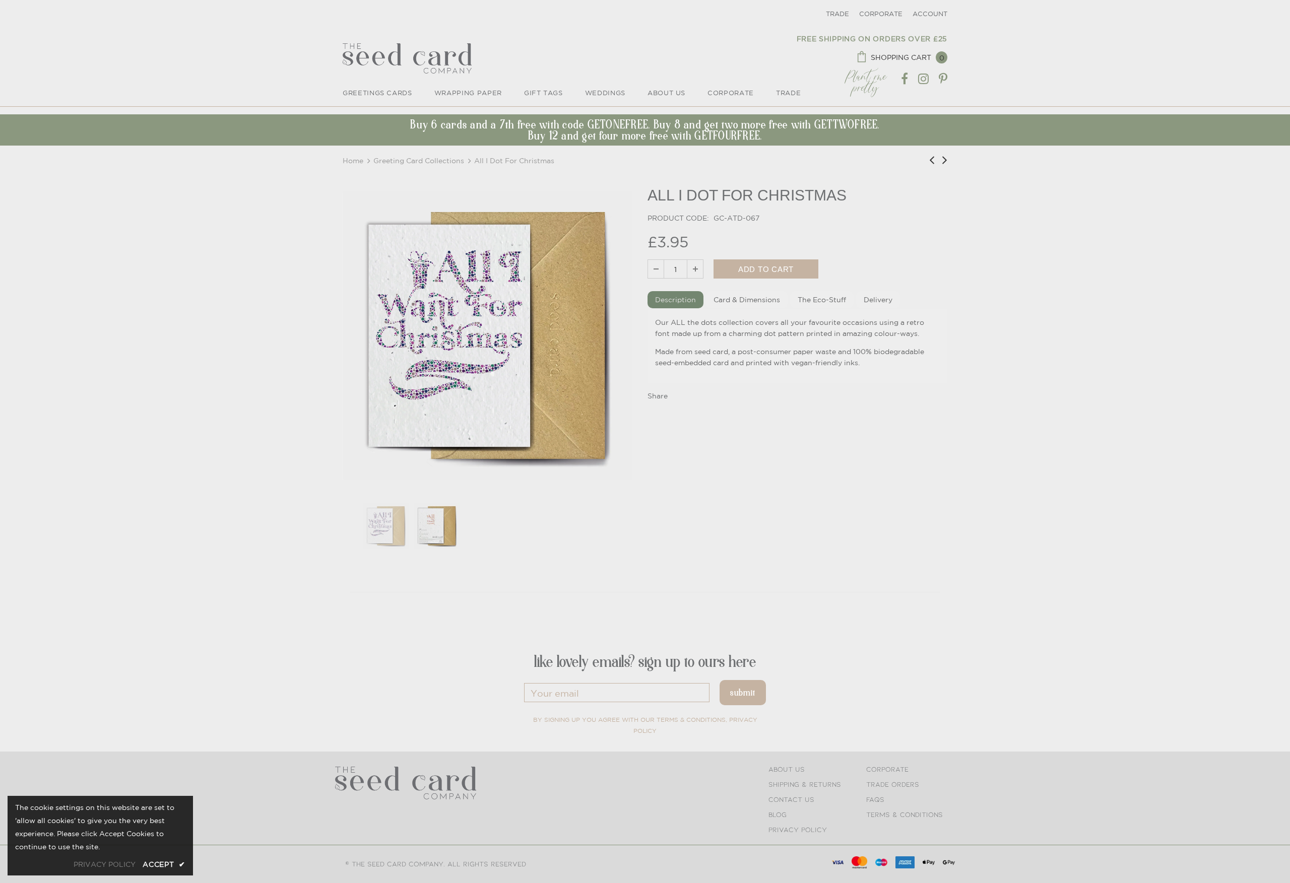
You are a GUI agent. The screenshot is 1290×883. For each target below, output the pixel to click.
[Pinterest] (943, 79)
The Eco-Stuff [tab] (822, 300)
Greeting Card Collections (418, 161)
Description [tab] (675, 300)
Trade (837, 14)
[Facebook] (904, 79)
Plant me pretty (866, 79)
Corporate (880, 14)
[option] (487, 336)
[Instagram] (923, 79)
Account (930, 14)
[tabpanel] (797, 346)
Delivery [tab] (878, 300)
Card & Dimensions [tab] (747, 300)
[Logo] (407, 58)
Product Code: (678, 218)
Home (353, 161)
